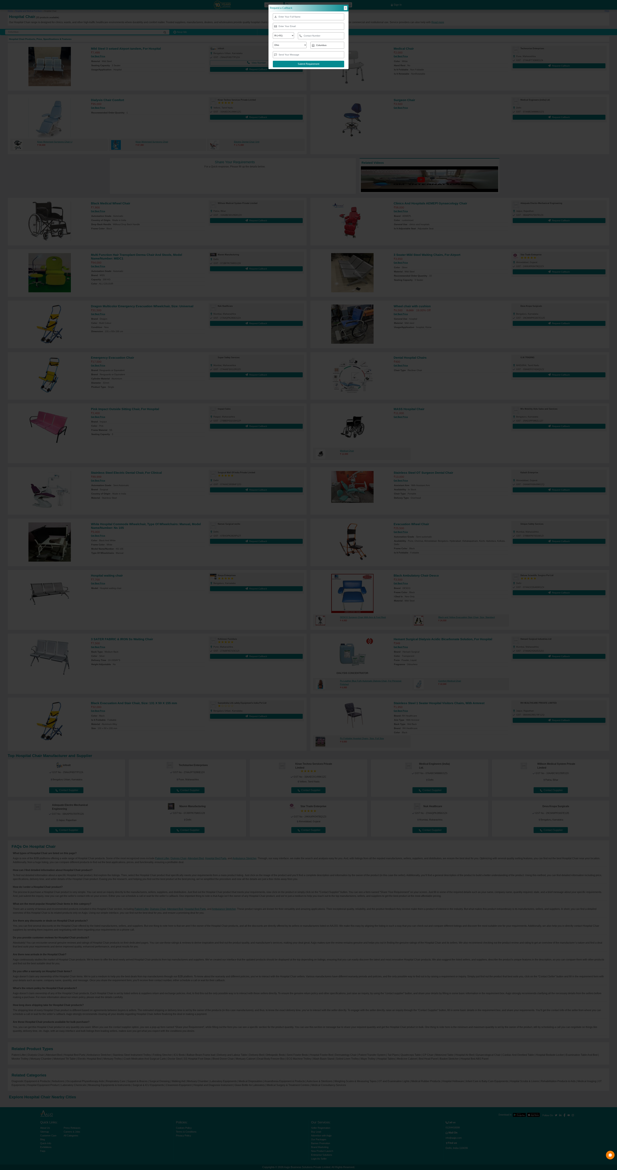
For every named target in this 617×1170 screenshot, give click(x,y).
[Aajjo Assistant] (610, 1155)
